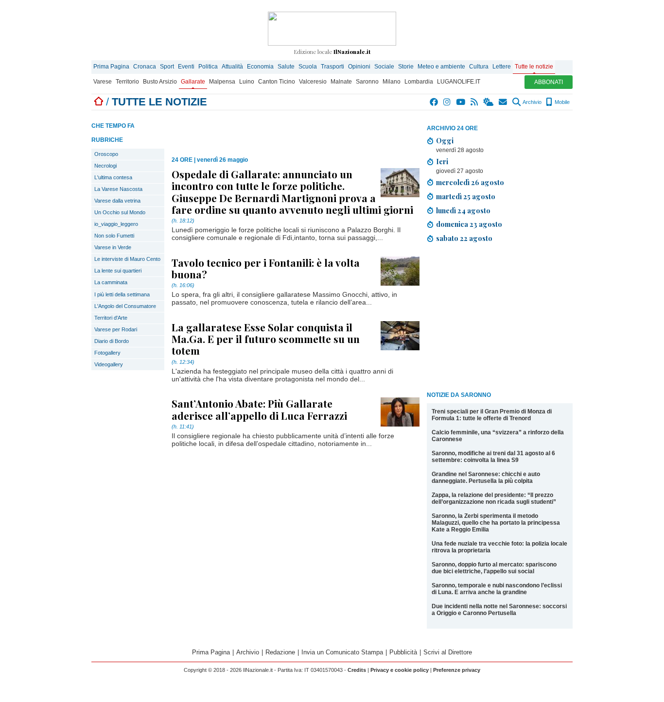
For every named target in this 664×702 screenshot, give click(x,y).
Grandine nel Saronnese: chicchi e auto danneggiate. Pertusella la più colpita (486, 477)
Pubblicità (403, 652)
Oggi (445, 140)
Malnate (341, 81)
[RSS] (475, 102)
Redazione (280, 652)
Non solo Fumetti (114, 236)
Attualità (232, 66)
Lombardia (418, 81)
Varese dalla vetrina (117, 201)
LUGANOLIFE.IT (458, 81)
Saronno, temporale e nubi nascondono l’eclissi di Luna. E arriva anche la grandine (497, 589)
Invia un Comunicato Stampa (342, 652)
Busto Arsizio (160, 81)
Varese (102, 81)
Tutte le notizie (534, 66)
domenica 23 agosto (469, 224)
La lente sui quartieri (117, 271)
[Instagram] (447, 102)
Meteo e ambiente (441, 66)
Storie (406, 66)
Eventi (186, 66)
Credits (357, 670)
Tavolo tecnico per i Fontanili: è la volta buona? (266, 268)
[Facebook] (434, 102)
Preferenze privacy (456, 670)
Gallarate (193, 81)
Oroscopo (106, 154)
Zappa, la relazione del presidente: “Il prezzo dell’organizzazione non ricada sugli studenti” (494, 498)
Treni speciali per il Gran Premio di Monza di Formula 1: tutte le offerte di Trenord (492, 415)
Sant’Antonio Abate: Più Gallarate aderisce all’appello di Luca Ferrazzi (259, 409)
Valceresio (313, 81)
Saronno (367, 81)
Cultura (479, 66)
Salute (286, 66)
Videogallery (108, 364)
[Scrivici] (503, 102)
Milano (392, 81)
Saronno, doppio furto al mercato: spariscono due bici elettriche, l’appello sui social (494, 568)
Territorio (127, 81)
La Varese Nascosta (118, 189)
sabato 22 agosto (464, 238)
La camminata (110, 282)
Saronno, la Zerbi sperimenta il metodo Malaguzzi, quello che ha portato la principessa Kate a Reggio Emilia (496, 523)
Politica (208, 66)
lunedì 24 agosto (463, 210)
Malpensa (222, 81)
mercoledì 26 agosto (470, 182)
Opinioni (359, 66)
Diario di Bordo (111, 341)
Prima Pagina (111, 66)
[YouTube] (461, 102)
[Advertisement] (500, 318)
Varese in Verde (112, 247)
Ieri (442, 161)
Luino (246, 81)
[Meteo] (488, 102)
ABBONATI (548, 82)
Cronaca (144, 66)
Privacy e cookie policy (399, 670)
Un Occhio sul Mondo (119, 212)
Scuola (307, 66)
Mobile (561, 102)
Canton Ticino (276, 81)
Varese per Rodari (115, 329)
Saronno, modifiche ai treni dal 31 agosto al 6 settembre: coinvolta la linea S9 (493, 456)
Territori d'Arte (110, 318)
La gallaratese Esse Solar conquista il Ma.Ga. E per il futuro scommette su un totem (266, 338)
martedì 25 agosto (465, 196)
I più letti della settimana (122, 294)
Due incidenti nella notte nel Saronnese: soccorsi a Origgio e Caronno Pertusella (499, 609)
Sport (167, 66)
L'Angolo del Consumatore (125, 306)
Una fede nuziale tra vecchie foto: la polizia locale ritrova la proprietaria (499, 547)
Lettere (501, 66)
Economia (260, 66)
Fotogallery (107, 353)
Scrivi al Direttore (447, 652)
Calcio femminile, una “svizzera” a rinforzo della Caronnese (498, 436)
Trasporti (332, 66)
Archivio (532, 102)
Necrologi (105, 166)
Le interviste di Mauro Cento (127, 259)
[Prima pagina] (98, 102)
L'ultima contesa (113, 177)
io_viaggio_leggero (116, 224)
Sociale (384, 66)
